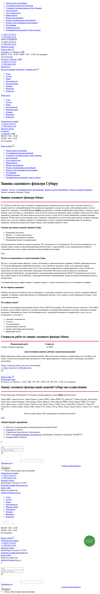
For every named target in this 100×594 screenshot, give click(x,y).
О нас (8, 74)
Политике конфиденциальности (71, 466)
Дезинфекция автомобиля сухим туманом (23, 30)
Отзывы (9, 86)
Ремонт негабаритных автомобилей (21, 20)
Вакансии (10, 88)
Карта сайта (6, 488)
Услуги (9, 76)
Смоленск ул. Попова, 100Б (8, 132)
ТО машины (11, 25)
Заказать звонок (7, 47)
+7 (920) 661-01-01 (8, 37)
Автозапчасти (11, 81)
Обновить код (7, 463)
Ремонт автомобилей (14, 18)
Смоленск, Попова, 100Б (11, 59)
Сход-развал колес (13, 13)
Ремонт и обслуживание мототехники (22, 23)
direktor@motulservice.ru (11, 492)
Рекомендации (12, 83)
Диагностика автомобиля (16, 3)
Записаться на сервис (10, 121)
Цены (8, 79)
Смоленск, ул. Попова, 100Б (12, 52)
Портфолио (10, 509)
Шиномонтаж (11, 15)
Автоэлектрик (12, 10)
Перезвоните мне (8, 379)
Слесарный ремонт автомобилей (19, 5)
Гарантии (10, 429)
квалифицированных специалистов (27, 434)
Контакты (10, 91)
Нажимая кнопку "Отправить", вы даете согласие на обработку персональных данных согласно (42, 466)
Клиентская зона (13, 27)
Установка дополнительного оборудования (24, 8)
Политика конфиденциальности (14, 485)
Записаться (5, 66)
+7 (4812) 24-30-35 (8, 34)
